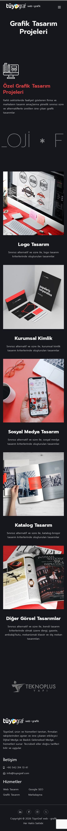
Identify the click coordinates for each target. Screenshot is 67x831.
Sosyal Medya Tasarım (33, 431)
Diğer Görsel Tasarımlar (33, 618)
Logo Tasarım (33, 244)
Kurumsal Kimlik (34, 338)
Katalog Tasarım (33, 525)
